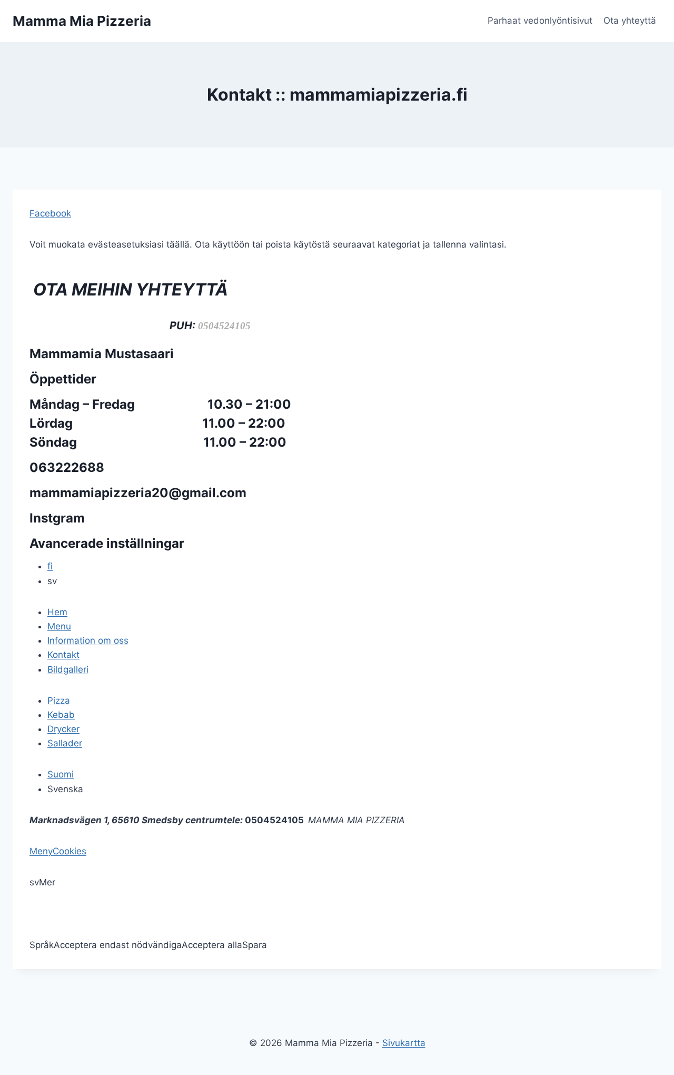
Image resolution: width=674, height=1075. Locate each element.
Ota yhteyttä (629, 20)
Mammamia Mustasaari (103, 353)
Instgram (57, 518)
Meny (41, 851)
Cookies (69, 851)
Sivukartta (403, 1043)
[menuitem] (57, 612)
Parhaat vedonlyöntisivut (540, 20)
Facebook (50, 213)
